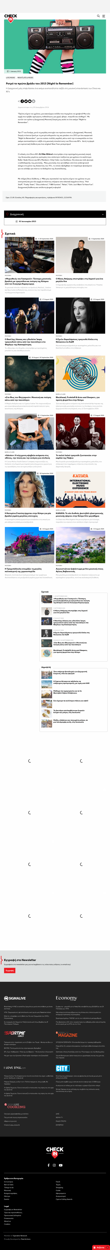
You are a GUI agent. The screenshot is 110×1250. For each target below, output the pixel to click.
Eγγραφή (10, 970)
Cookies (7, 1224)
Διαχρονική (16, 214)
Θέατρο (7, 1196)
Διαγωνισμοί (61, 1196)
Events (6, 1199)
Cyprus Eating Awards (64, 1199)
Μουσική (8, 275)
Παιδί (58, 1182)
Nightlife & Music (25, 77)
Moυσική (7, 1190)
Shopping (59, 1188)
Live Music (10, 77)
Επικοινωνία (8, 1218)
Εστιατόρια (8, 1182)
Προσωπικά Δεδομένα (12, 1215)
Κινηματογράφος (10, 1193)
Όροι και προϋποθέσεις (13, 1212)
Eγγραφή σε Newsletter (13, 1209)
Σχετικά (10, 233)
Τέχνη (58, 1185)
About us (7, 1221)
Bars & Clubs (60, 394)
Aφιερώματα (61, 1193)
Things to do (9, 1188)
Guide (58, 1190)
